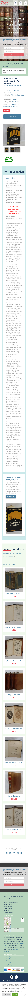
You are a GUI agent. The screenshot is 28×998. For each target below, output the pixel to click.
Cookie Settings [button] (6, 994)
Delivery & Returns (9, 963)
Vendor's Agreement (10, 957)
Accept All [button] (15, 994)
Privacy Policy (8, 965)
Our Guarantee (8, 961)
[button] (16, 3)
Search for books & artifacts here (13, 71)
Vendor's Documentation (11, 959)
